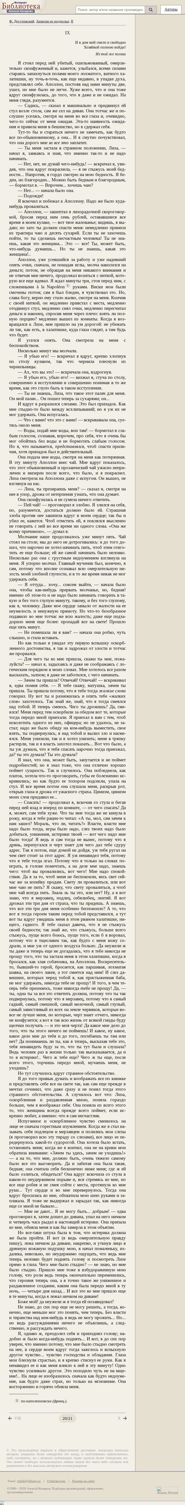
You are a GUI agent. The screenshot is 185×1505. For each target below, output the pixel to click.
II (72, 21)
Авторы (171, 9)
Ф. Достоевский (21, 21)
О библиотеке (56, 1481)
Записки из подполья (52, 21)
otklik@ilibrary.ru (29, 1481)
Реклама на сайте (83, 1481)
